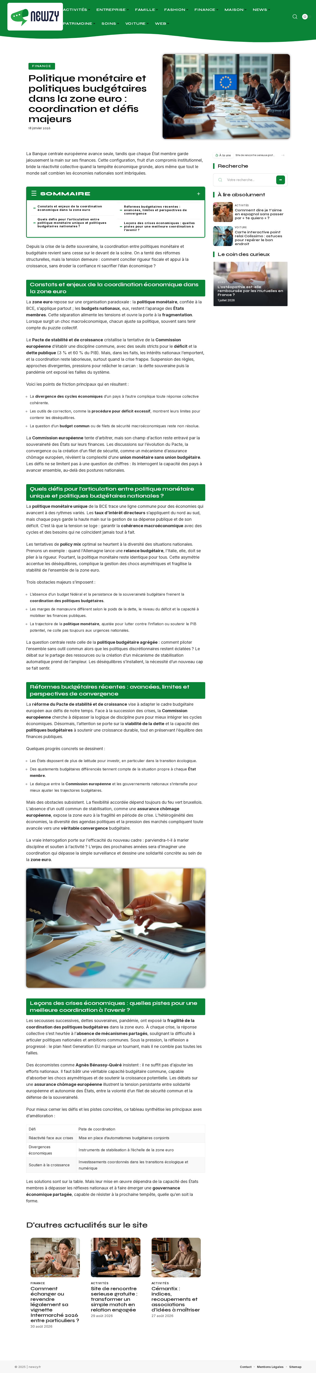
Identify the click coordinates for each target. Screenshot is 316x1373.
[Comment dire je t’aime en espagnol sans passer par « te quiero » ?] (223, 212)
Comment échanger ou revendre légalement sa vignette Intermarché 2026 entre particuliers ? (55, 1305)
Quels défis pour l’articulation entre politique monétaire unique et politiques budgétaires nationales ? (72, 222)
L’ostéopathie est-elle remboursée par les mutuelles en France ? (250, 291)
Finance (41, 66)
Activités (99, 1283)
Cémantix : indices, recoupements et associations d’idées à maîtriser (176, 1299)
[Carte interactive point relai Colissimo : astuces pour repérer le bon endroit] (223, 236)
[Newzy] (35, 16)
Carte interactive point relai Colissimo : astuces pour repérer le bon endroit (258, 238)
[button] (282, 155)
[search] (295, 17)
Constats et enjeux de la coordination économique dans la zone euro (69, 208)
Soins (221, 282)
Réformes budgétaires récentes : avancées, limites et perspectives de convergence (155, 210)
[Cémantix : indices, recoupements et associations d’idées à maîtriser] (176, 1257)
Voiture (241, 227)
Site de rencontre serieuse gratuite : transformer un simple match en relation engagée (114, 1299)
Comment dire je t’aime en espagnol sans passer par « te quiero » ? (259, 214)
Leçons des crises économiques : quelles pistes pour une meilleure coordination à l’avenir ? (159, 226)
